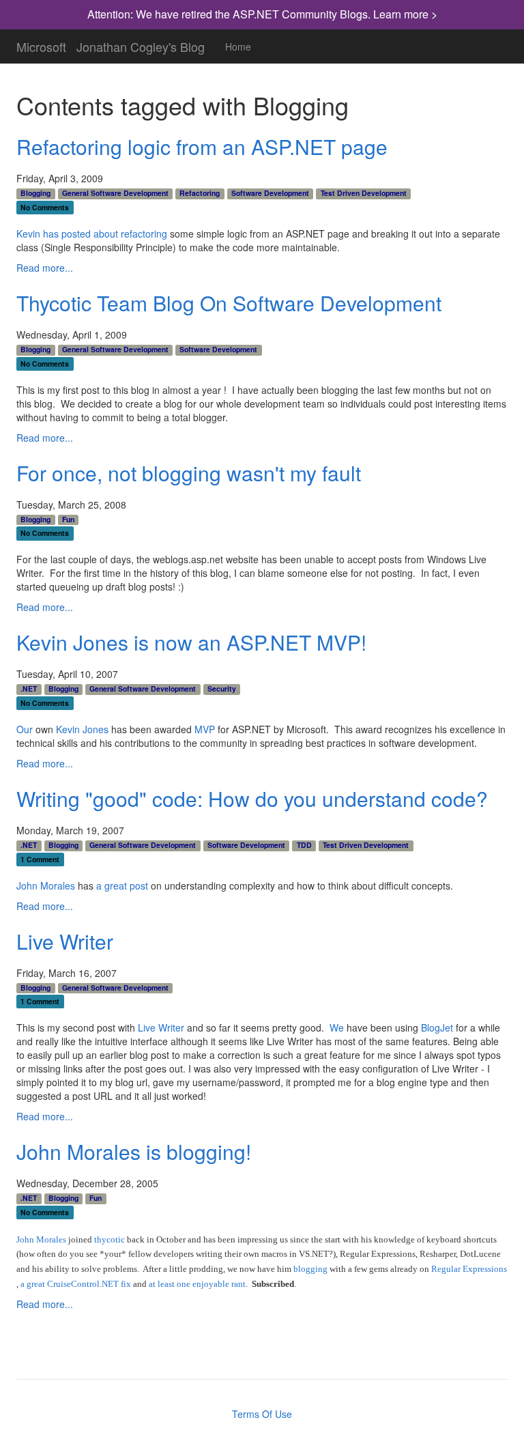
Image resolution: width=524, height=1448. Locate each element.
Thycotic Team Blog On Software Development (228, 303)
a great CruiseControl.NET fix (75, 1284)
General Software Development (115, 193)
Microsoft (41, 44)
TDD (304, 845)
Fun (68, 519)
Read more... (44, 267)
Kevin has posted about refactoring (91, 233)
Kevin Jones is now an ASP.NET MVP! (191, 642)
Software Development (270, 193)
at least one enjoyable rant (197, 1284)
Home (238, 46)
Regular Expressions (469, 1269)
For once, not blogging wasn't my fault (188, 473)
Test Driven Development (364, 193)
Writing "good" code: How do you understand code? (252, 798)
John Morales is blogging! (133, 1151)
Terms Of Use (262, 1414)
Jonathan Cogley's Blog (140, 44)
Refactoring (199, 193)
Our (24, 729)
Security (221, 689)
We (337, 1027)
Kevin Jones (82, 729)
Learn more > (405, 14)
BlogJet (437, 1027)
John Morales (45, 885)
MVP (204, 729)
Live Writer (64, 941)
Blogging (35, 193)
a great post (122, 885)
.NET (28, 689)
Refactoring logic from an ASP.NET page (202, 146)
